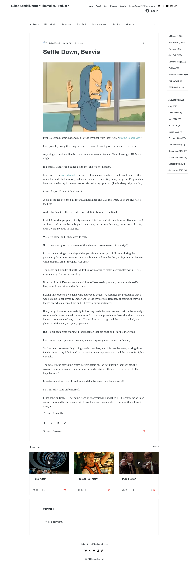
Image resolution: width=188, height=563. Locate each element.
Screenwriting (99, 24)
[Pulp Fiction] (139, 463)
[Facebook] (163, 6)
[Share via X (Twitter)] (51, 422)
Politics (116, 24)
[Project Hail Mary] (94, 463)
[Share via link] (64, 422)
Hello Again (39, 478)
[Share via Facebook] (44, 422)
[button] (155, 24)
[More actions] (143, 43)
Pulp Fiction (129, 478)
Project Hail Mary (87, 478)
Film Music (50, 24)
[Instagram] (171, 6)
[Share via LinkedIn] (58, 422)
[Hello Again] (49, 463)
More (128, 24)
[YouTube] (167, 6)
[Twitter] (159, 6)
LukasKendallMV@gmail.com (142, 6)
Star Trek (82, 24)
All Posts (34, 24)
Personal (66, 24)
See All (156, 447)
